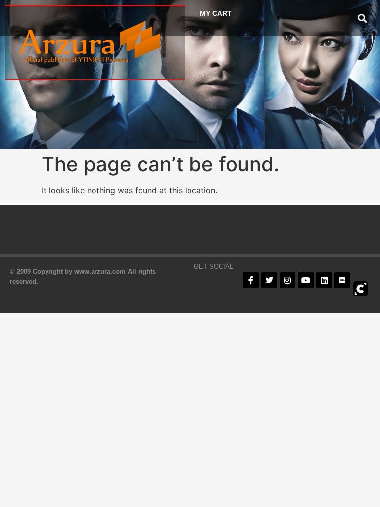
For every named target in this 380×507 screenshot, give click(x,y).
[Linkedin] (324, 280)
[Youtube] (306, 280)
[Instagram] (287, 280)
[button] (362, 18)
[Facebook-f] (251, 280)
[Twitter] (269, 280)
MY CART (216, 13)
